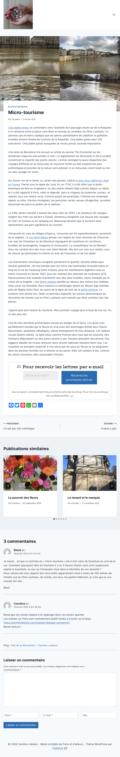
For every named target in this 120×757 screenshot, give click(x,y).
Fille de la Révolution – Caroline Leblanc (34, 645)
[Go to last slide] (8, 485)
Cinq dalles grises (18, 127)
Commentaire (12, 669)
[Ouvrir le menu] (113, 14)
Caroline (16, 119)
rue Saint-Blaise (38, 237)
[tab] (54, 519)
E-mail (48, 715)
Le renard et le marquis (84, 497)
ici (71, 395)
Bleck (17, 550)
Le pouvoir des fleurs (23, 497)
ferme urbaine (48, 281)
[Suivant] (111, 485)
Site (85, 715)
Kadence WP (60, 748)
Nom (8, 715)
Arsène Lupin (108, 426)
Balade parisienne (18, 107)
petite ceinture (89, 289)
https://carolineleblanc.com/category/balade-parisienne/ (37, 622)
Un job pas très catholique (19, 426)
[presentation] (30, 473)
